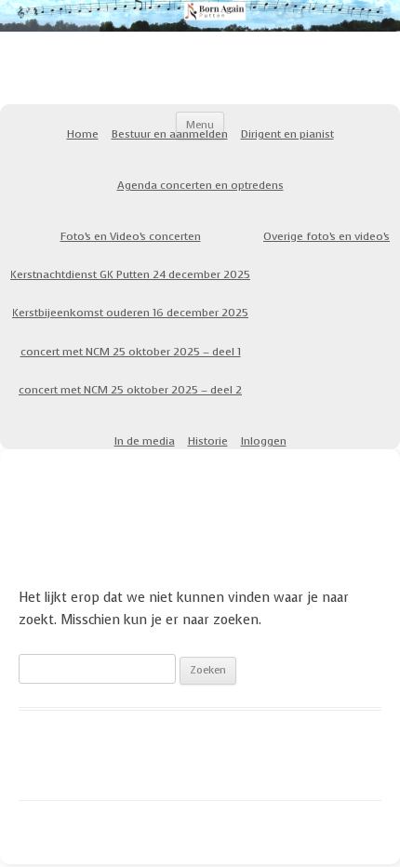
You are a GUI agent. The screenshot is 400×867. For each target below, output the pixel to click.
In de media (144, 441)
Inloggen (264, 441)
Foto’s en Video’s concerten (130, 236)
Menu (200, 125)
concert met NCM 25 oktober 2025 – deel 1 (130, 351)
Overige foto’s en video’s (326, 236)
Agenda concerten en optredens (200, 185)
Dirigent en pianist (287, 134)
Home (83, 134)
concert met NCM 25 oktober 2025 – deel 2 (130, 389)
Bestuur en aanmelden (170, 134)
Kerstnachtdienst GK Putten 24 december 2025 (130, 274)
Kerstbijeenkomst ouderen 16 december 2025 (130, 312)
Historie (208, 441)
